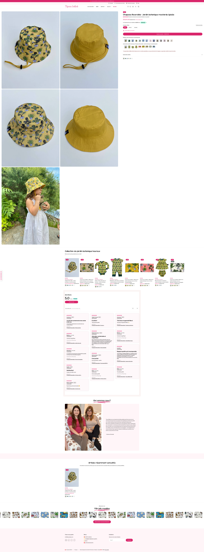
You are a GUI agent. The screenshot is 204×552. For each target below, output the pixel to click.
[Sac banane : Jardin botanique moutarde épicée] (154, 47)
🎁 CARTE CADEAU (88, 537)
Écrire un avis (71, 302)
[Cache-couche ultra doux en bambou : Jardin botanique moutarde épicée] (132, 47)
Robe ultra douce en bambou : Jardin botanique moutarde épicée (161, 281)
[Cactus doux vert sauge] (132, 40)
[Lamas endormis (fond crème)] (99, 286)
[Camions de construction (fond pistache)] (136, 40)
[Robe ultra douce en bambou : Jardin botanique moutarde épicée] (136, 47)
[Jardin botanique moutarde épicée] (125, 40)
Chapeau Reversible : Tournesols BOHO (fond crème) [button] (99, 363)
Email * (111, 540)
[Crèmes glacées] (146, 40)
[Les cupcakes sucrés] (101, 286)
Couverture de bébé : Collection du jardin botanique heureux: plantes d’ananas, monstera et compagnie (87, 281)
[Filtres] (133, 308)
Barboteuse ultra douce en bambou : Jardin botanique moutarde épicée (117, 281)
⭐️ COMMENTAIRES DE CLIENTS (90, 538)
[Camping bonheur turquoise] (139, 40)
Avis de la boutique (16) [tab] (76, 308)
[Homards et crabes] (154, 40)
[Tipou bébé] (71, 6)
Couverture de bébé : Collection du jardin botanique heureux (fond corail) (146, 281)
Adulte (108, 6)
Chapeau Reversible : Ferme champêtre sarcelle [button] (74, 359)
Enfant (102, 6)
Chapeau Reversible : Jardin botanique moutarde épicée (148, 14)
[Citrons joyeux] (143, 40)
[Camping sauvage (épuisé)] (171, 40)
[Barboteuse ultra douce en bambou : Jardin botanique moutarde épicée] (129, 47)
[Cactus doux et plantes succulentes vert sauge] (97, 286)
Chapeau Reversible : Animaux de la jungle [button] (74, 375)
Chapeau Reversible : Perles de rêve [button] (74, 327)
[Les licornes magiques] (164, 40)
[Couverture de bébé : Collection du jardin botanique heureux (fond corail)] (139, 47)
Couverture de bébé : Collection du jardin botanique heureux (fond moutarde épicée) (131, 281)
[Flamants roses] (150, 40)
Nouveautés (90, 6)
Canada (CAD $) (69, 549)
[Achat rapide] (77, 275)
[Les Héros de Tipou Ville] (161, 40)
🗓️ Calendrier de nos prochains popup (102, 1)
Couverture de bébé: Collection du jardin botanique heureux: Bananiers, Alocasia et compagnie (176, 281)
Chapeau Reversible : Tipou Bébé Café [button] (124, 376)
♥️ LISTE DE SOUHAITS (88, 542)
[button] (31, 1)
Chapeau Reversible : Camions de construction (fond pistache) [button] (73, 388)
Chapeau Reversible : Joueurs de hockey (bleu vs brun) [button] (125, 361)
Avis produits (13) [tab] (68, 308)
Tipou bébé (107, 549)
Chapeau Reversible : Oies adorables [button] (99, 347)
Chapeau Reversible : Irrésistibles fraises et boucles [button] (125, 340)
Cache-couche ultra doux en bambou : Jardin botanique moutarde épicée (100, 282)
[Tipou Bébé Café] (168, 40)
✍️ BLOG (85, 540)
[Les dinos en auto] (157, 40)
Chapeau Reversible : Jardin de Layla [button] (74, 343)
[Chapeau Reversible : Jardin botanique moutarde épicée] (125, 47)
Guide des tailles (199, 25)
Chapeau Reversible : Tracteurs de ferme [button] (125, 325)
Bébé (97, 6)
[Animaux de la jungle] (129, 40)
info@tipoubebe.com (69, 537)
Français (75, 549)
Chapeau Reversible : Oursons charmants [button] (98, 325)
